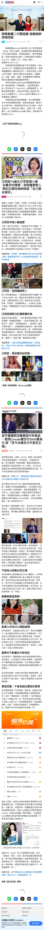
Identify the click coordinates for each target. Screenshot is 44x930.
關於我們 (4, 912)
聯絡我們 (4, 908)
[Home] (10, 2)
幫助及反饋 (25, 912)
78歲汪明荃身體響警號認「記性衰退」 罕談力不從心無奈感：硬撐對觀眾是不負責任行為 (21, 346)
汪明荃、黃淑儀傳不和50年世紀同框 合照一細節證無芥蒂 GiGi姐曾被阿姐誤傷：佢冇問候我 (22, 257)
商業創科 (4, 450)
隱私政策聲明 (6, 915)
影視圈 (4, 196)
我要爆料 (25, 915)
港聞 (3, 41)
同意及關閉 (35, 923)
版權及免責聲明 (27, 908)
